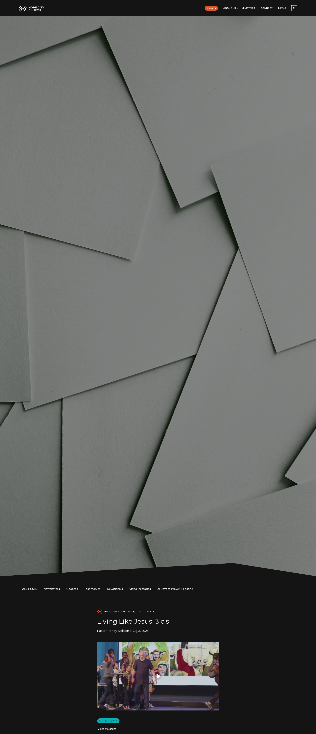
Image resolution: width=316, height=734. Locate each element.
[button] (294, 8)
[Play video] (158, 676)
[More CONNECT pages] (274, 8)
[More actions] (217, 612)
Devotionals (115, 589)
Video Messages (140, 589)
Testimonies (92, 589)
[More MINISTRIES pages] (257, 8)
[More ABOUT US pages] (237, 8)
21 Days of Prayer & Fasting (175, 589)
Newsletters (52, 589)
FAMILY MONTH (108, 720)
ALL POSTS (29, 589)
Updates (72, 589)
